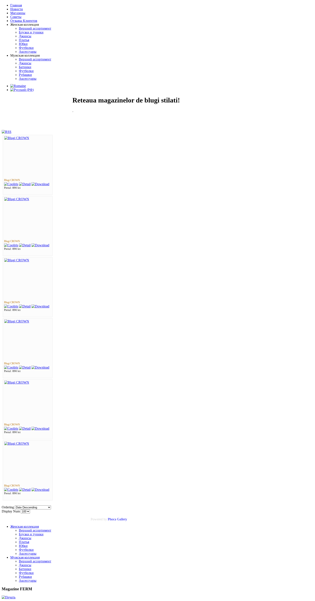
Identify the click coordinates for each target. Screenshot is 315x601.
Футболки (26, 549)
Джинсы (25, 538)
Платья (24, 542)
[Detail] (25, 184)
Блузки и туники (31, 534)
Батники (25, 569)
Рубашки (25, 576)
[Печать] (8, 597)
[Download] (40, 184)
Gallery (122, 519)
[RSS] (6, 132)
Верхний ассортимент (35, 530)
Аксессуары (27, 553)
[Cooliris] (11, 184)
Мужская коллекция (25, 557)
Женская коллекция (24, 526)
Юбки (23, 546)
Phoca (112, 519)
